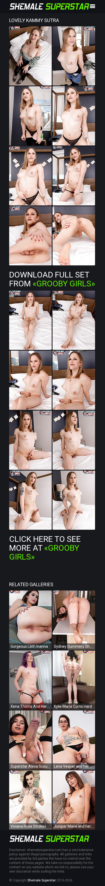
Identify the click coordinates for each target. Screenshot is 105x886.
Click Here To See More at (45, 547)
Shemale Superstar (41, 880)
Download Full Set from (52, 279)
